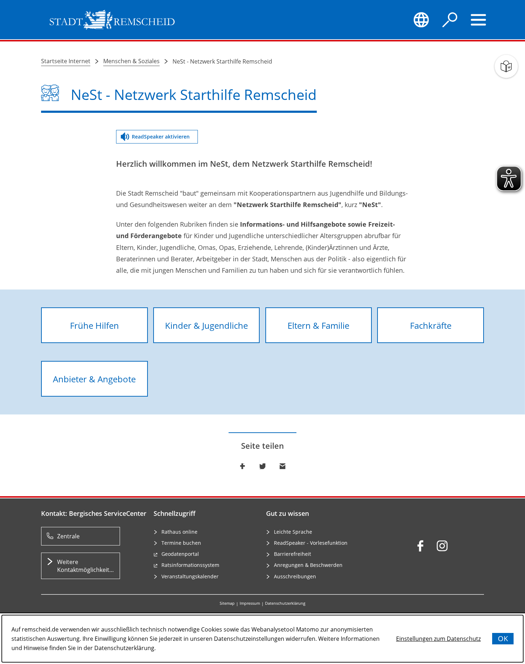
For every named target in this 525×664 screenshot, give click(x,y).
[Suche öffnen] (450, 20)
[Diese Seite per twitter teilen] (262, 466)
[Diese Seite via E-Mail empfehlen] (282, 466)
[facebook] (420, 546)
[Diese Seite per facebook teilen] (242, 466)
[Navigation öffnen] (479, 20)
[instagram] (442, 546)
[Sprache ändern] (421, 20)
